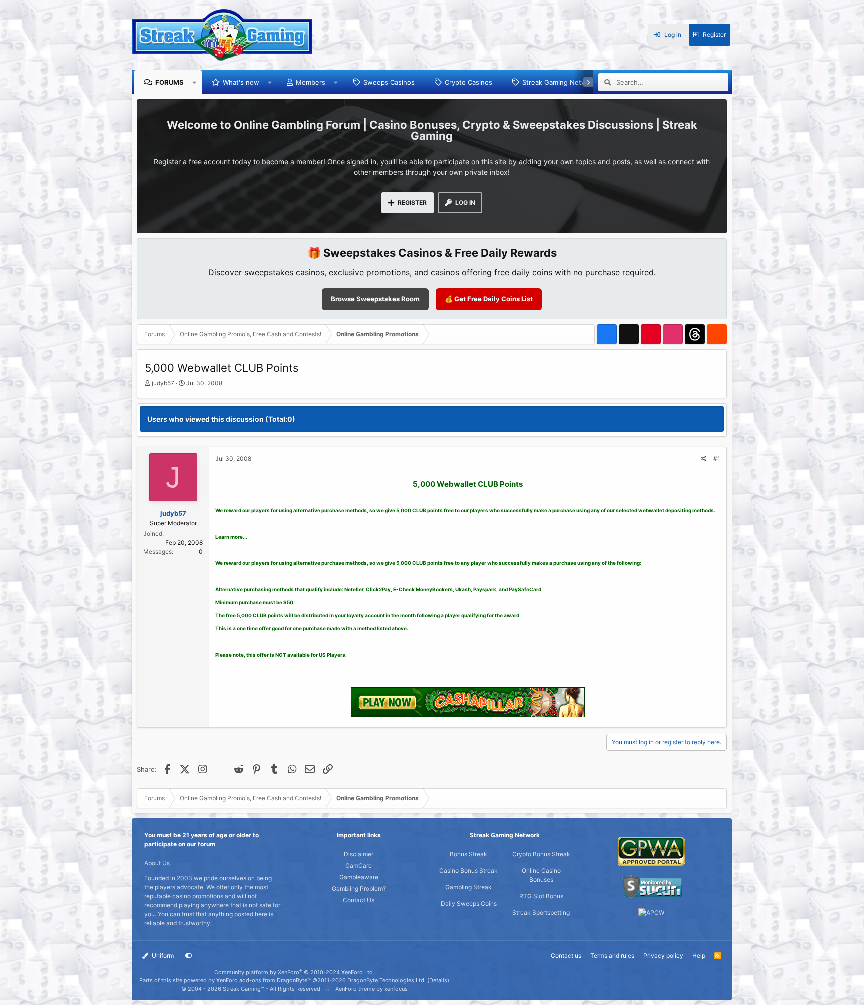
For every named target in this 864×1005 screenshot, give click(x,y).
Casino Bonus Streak (469, 870)
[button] (195, 82)
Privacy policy (664, 955)
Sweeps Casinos (389, 82)
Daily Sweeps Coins (469, 903)
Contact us (566, 955)
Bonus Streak (469, 854)
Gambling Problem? (359, 888)
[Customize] (189, 955)
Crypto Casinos (468, 82)
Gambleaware (359, 877)
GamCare (359, 865)
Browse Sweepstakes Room (375, 299)
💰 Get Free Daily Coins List (489, 299)
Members (311, 82)
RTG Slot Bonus (542, 896)
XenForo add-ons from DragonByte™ (263, 980)
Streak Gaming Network (559, 82)
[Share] (704, 459)
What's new (241, 82)
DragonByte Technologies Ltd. (387, 980)
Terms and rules (612, 955)
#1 (717, 458)
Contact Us (358, 900)
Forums (170, 82)
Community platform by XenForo (294, 972)
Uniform (162, 955)
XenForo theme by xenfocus (372, 988)
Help (699, 955)
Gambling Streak (469, 887)
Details (439, 980)
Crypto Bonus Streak (541, 854)
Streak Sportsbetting (541, 912)
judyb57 (163, 383)
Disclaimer (359, 854)
